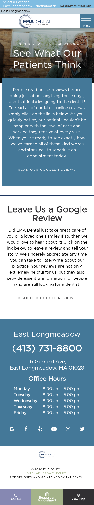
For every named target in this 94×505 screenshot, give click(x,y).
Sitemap (33, 473)
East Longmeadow (17, 6)
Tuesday (22, 395)
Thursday (23, 407)
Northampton (45, 6)
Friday (20, 413)
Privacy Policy (54, 473)
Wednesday (25, 401)
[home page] (35, 21)
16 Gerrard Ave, (47, 365)
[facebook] (26, 429)
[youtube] (54, 429)
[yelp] (40, 429)
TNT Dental (75, 477)
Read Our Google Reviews (47, 170)
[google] (12, 429)
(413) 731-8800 (47, 349)
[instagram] (68, 429)
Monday (22, 389)
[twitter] (82, 429)
